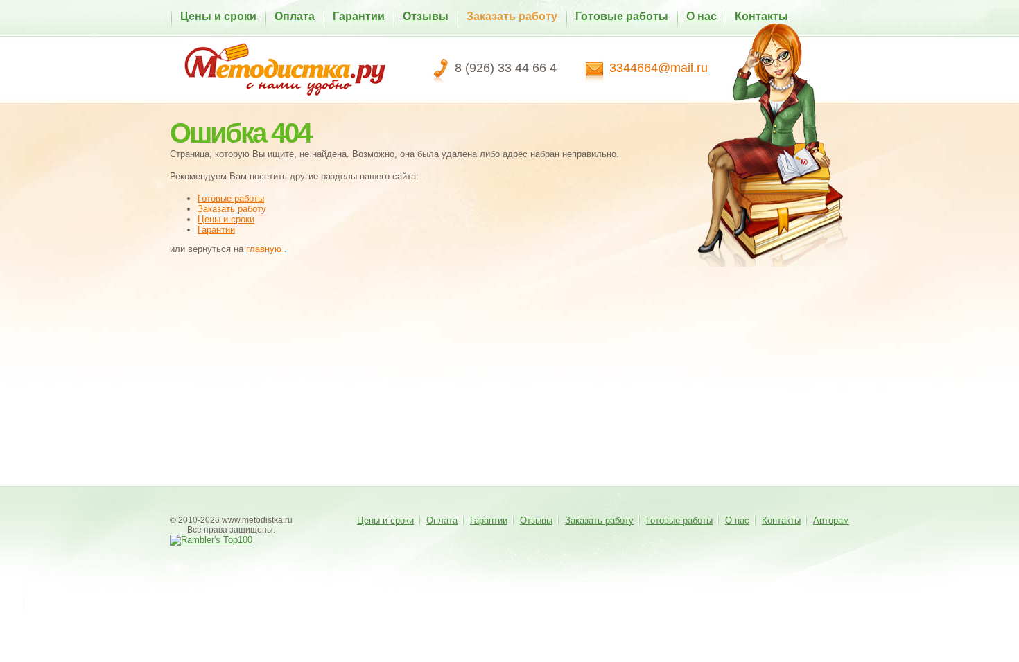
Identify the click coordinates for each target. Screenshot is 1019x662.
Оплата (295, 16)
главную (265, 249)
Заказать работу (512, 16)
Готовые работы (621, 16)
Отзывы (425, 16)
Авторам (831, 520)
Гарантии (359, 16)
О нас (701, 16)
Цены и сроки (218, 16)
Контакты (761, 16)
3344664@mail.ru (658, 68)
